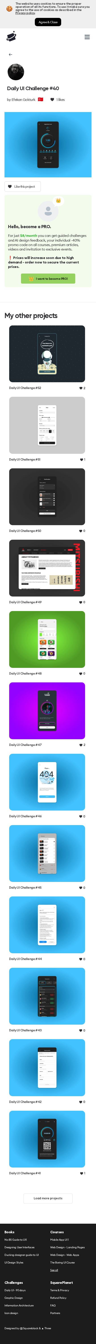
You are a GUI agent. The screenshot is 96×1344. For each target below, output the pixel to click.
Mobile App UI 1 (59, 1239)
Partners (55, 1313)
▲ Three (46, 1328)
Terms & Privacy (59, 1290)
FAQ (53, 1305)
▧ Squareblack (29, 1328)
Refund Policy (58, 1298)
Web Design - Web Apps (64, 1255)
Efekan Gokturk (23, 99)
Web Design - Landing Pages (67, 1247)
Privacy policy (25, 13)
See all (54, 1270)
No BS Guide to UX (15, 1239)
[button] (10, 54)
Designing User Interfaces (19, 1247)
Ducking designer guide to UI (21, 1255)
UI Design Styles (13, 1262)
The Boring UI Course (62, 1262)
